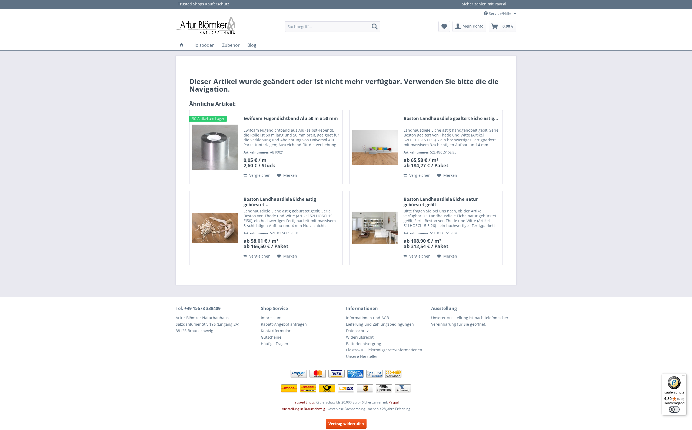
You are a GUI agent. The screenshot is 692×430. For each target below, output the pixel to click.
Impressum (271, 317)
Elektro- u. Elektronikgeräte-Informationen (384, 349)
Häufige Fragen (274, 343)
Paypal (394, 402)
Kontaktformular (276, 330)
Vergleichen (259, 175)
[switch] (674, 409)
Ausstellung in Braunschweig (303, 408)
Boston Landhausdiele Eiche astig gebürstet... (280, 201)
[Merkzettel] (444, 26)
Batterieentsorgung (363, 343)
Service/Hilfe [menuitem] (500, 13)
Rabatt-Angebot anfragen (284, 324)
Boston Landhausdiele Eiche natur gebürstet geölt (441, 201)
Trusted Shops (304, 402)
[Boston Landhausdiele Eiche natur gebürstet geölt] (375, 227)
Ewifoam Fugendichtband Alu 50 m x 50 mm (291, 118)
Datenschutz (357, 330)
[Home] (182, 45)
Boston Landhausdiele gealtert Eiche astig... (451, 118)
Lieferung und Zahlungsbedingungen (380, 324)
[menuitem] (332, 26)
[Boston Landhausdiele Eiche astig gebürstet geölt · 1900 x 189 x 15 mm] (215, 227)
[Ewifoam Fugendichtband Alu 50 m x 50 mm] (215, 147)
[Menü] (683, 376)
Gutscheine (271, 337)
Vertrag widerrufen (346, 423)
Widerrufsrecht (360, 337)
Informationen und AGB (367, 317)
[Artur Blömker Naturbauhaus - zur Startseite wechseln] (205, 25)
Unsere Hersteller (362, 356)
